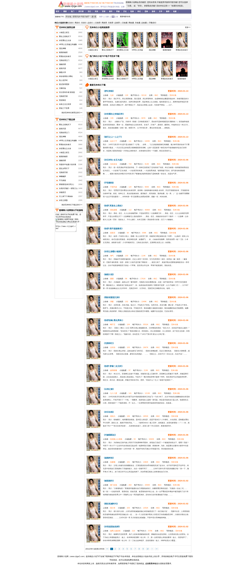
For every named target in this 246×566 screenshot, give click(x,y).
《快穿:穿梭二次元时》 (113, 366)
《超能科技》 (109, 458)
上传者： (108, 95)
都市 (110, 11)
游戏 (153, 11)
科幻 (139, 11)
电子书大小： (139, 95)
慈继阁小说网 (62, 556)
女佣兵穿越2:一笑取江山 (68, 188)
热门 (73, 11)
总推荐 (117, 23)
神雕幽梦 (62, 176)
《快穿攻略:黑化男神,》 (113, 320)
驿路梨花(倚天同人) (66, 184)
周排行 (77, 23)
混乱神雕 (152, 50)
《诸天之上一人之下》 (113, 137)
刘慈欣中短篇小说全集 (67, 164)
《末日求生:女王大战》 (113, 160)
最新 (65, 11)
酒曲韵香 (62, 64)
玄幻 (89, 11)
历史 (125, 11)
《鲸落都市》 (109, 481)
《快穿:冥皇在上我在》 (113, 205)
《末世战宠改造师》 (112, 526)
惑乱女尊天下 (64, 168)
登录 (140, 6)
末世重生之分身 (123, 50)
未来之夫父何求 (65, 104)
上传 (116, 17)
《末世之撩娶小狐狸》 (113, 251)
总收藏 (144, 23)
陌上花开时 (63, 80)
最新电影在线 (125, 17)
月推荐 (110, 23)
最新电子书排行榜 (91, 3)
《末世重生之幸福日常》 (114, 114)
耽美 (132, 11)
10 (148, 549)
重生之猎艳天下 (108, 50)
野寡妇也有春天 (182, 50)
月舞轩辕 (62, 88)
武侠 (96, 11)
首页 (58, 11)
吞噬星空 (62, 192)
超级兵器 (62, 68)
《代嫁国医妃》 (110, 435)
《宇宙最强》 (109, 183)
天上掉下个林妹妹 (66, 196)
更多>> (187, 27)
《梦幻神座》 (109, 91)
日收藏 (125, 23)
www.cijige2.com (77, 556)
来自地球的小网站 (66, 76)
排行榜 (81, 11)
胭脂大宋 (62, 72)
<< (107, 549)
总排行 (90, 23)
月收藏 (137, 23)
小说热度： (122, 95)
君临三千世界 (64, 108)
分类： (153, 95)
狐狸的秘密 (167, 50)
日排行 (71, 23)
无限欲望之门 (64, 60)
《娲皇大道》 (109, 274)
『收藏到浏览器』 (177, 6)
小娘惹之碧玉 (93, 50)
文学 (160, 11)
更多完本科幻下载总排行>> (72, 205)
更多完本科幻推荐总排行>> (72, 113)
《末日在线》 (109, 412)
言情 (103, 11)
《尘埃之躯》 (109, 389)
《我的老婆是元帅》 (112, 297)
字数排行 (152, 23)
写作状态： (168, 95)
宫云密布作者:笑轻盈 (67, 92)
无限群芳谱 (63, 96)
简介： (105, 99)
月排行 (84, 23)
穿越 (118, 11)
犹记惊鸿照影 (64, 84)
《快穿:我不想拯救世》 (113, 228)
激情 (167, 11)
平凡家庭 (62, 180)
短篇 (175, 11)
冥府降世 (62, 100)
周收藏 (131, 23)
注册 (129, 6)
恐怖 (146, 11)
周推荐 (104, 23)
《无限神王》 (109, 343)
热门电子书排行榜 (106, 3)
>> (157, 549)
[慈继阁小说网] (69, 8)
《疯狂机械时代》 (111, 503)
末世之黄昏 (63, 200)
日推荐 (98, 23)
